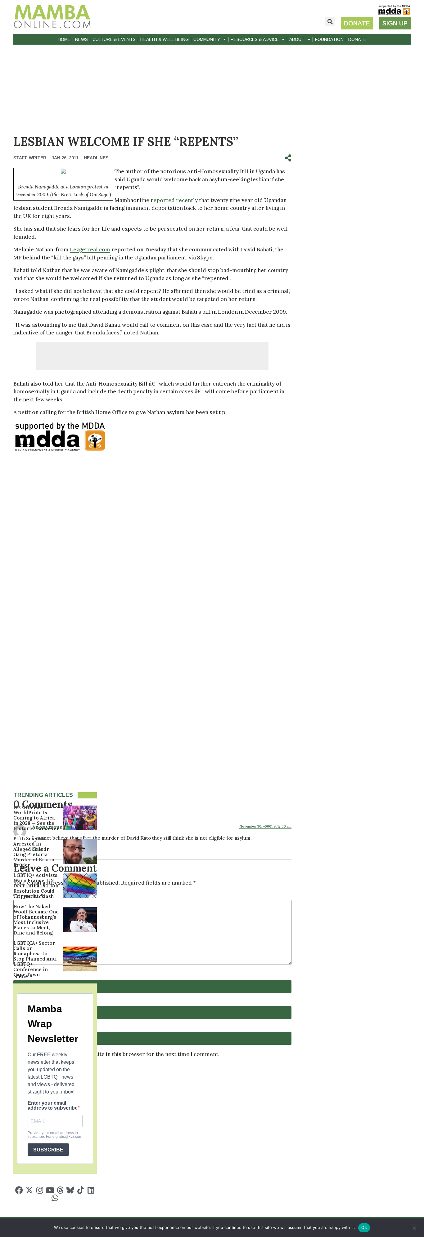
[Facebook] (19, 1190)
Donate (357, 39)
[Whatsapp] (55, 1198)
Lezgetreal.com (90, 249)
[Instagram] (39, 1190)
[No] (414, 1227)
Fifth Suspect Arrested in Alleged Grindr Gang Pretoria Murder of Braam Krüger (34, 852)
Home (64, 39)
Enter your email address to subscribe (53, 1106)
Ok (364, 1227)
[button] (330, 21)
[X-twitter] (29, 1190)
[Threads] (60, 1190)
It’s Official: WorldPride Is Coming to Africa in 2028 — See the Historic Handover (36, 818)
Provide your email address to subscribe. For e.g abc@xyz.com (55, 1134)
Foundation (329, 39)
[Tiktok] (80, 1190)
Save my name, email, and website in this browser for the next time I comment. (119, 1054)
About (296, 39)
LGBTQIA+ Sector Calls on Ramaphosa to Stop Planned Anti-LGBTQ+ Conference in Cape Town (36, 958)
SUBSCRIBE (48, 1149)
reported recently (174, 200)
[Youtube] (50, 1190)
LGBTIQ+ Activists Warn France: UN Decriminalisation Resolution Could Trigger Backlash (35, 886)
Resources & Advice (255, 39)
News (81, 39)
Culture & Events (114, 39)
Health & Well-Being (164, 39)
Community (206, 39)
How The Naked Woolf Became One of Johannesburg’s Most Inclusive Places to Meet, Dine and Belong (36, 919)
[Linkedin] (91, 1190)
